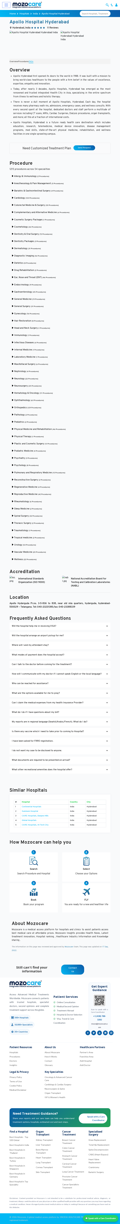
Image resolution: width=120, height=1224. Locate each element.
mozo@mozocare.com (99, 1025)
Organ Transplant (53, 1093)
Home (13, 13)
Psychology (26, 465)
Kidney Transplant (44, 1140)
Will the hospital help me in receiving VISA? (34, 626)
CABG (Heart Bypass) (98, 1154)
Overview (14, 61)
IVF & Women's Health (55, 1097)
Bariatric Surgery (96, 1172)
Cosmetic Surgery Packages (34, 219)
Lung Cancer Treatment (73, 1171)
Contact (48, 1061)
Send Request (84, 148)
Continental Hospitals (31, 806)
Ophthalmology (29, 400)
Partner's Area (86, 1052)
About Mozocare (52, 1052)
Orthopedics (27, 407)
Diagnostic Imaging (31, 256)
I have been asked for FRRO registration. (32, 741)
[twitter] (93, 1033)
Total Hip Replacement (99, 1145)
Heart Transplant (44, 1157)
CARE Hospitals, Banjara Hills (35, 816)
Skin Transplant (43, 1172)
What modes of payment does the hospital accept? (38, 655)
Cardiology (27, 198)
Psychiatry (26, 458)
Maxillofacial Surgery (31, 364)
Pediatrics (25, 422)
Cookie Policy (16, 1085)
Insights (13, 1065)
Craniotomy (94, 1167)
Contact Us (72, 970)
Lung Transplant (43, 1162)
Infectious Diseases (30, 342)
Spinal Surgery (28, 516)
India (35, 13)
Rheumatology (28, 501)
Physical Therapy (29, 436)
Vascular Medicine (30, 552)
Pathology (25, 415)
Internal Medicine (29, 349)
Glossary (49, 1065)
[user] (116, 5)
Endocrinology (28, 284)
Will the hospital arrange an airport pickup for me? (38, 635)
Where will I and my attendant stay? (30, 645)
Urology (25, 545)
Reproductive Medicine (32, 494)
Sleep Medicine (28, 508)
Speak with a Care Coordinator (96, 1118)
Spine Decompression (98, 1149)
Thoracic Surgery (29, 523)
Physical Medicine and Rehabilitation (40, 429)
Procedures (23, 61)
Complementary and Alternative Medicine (42, 212)
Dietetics (25, 263)
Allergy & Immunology (31, 176)
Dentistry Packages (30, 241)
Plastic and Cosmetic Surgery (36, 443)
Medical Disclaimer (18, 1090)
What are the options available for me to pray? (36, 693)
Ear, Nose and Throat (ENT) (35, 277)
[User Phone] (112, 5)
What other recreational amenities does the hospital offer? (42, 769)
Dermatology (27, 248)
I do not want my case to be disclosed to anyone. (37, 750)
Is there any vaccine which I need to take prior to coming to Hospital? (48, 731)
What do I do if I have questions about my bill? (35, 712)
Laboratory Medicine (31, 357)
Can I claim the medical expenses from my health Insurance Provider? (47, 702)
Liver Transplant (43, 1145)
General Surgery (29, 306)
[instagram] (111, 1033)
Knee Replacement (97, 1140)
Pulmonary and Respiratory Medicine (39, 472)
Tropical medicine (29, 537)
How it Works (51, 1056)
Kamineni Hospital (30, 811)
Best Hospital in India (19, 1145)
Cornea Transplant (44, 1167)
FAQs (31, 61)
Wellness (25, 559)
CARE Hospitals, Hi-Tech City (35, 825)
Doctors (13, 1061)
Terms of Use (16, 1081)
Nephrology (26, 371)
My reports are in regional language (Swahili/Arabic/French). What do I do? (49, 721)
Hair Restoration (29, 321)
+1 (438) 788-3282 (99, 1018)
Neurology (26, 378)
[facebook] (87, 1033)
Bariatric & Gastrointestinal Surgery (38, 191)
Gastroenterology (30, 292)
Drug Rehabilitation (30, 270)
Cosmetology (28, 227)
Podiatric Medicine (30, 451)
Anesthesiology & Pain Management (39, 183)
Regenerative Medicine (32, 487)
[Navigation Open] (6, 5)
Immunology (26, 335)
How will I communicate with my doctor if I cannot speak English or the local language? (57, 674)
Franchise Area (86, 1056)
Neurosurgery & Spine (55, 1088)
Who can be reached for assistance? (30, 683)
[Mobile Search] (108, 5)
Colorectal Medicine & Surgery (36, 205)
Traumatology (27, 530)
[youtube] (99, 1033)
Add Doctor (85, 1065)
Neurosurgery (28, 386)
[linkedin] (105, 1033)
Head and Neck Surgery (32, 328)
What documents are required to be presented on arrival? (41, 760)
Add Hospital (86, 1061)
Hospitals (24, 13)
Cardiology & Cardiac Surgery (58, 1084)
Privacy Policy (16, 1077)
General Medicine (29, 299)
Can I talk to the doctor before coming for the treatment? (42, 664)
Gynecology (27, 313)
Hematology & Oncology (33, 393)
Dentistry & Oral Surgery (33, 234)
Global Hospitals (29, 820)
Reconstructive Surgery (32, 480)
